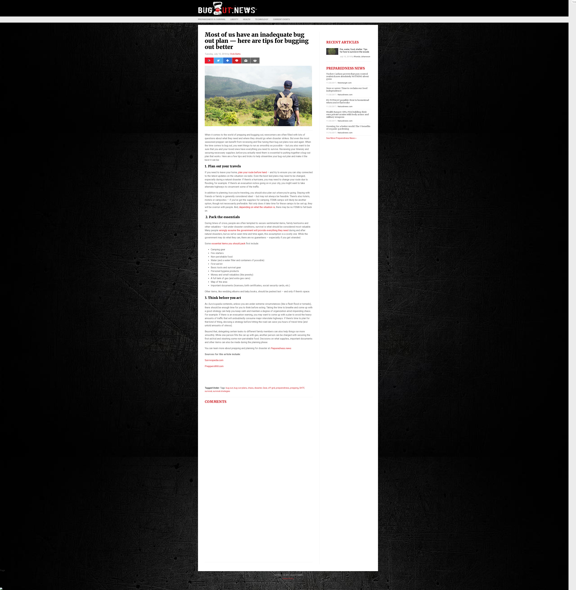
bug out (229, 388)
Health (246, 19)
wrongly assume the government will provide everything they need (253, 230)
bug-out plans (240, 388)
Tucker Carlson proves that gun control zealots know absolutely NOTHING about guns (347, 76)
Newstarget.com (345, 83)
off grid (271, 388)
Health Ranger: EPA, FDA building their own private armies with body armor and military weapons (347, 114)
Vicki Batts (235, 54)
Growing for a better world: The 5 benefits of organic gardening (348, 127)
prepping (294, 388)
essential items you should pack (228, 243)
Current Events (281, 19)
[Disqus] (259, 443)
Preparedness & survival (211, 19)
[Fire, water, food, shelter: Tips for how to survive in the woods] (332, 51)
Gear (265, 388)
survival (208, 391)
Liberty (234, 19)
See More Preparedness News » (341, 138)
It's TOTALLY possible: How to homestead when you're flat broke (347, 101)
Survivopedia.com (214, 360)
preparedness (282, 388)
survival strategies (221, 391)
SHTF (301, 388)
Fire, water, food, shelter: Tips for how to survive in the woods (354, 50)
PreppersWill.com (214, 366)
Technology (261, 19)
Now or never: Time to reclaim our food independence (346, 89)
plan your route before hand (252, 172)
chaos (251, 388)
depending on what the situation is (257, 207)
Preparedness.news (280, 348)
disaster (258, 388)
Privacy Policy (288, 579)
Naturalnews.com (345, 95)
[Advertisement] (323, 8)
